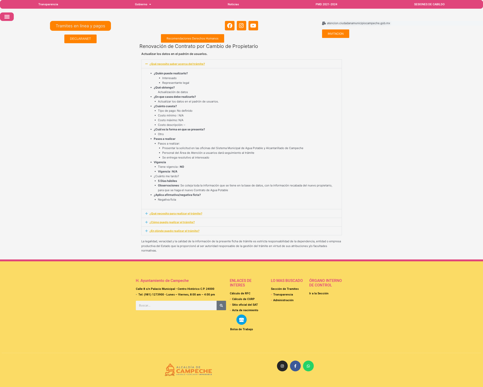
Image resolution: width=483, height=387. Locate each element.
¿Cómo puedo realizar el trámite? (172, 222)
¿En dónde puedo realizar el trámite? (174, 231)
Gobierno (141, 4)
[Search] (221, 305)
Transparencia (48, 4)
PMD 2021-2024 (326, 4)
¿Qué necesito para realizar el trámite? (175, 213)
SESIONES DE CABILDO (429, 4)
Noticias (233, 4)
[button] (7, 16)
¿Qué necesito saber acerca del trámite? (177, 64)
